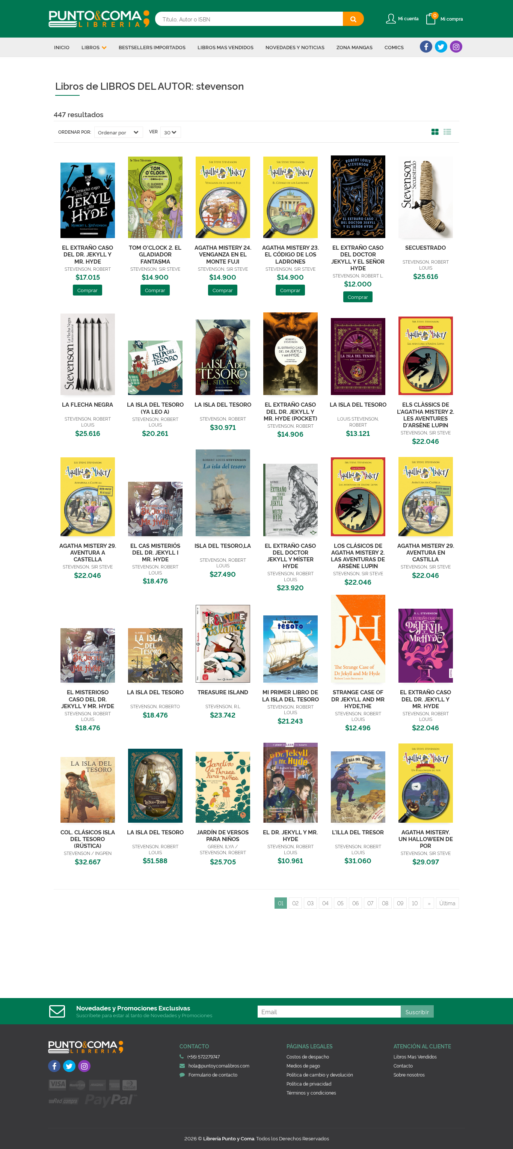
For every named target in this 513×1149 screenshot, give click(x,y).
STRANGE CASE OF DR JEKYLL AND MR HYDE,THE (358, 698)
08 (385, 902)
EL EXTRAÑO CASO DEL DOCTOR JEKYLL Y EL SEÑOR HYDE (358, 257)
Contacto (403, 1065)
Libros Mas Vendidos (415, 1056)
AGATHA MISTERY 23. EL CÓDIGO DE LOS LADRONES (290, 254)
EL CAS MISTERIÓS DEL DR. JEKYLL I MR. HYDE (155, 552)
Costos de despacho (308, 1056)
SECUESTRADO (425, 247)
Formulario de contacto (213, 1074)
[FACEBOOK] (426, 47)
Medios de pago (303, 1065)
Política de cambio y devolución (320, 1074)
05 (340, 902)
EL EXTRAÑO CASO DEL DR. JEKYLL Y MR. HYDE (87, 254)
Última (447, 902)
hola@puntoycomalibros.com (219, 1065)
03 (310, 902)
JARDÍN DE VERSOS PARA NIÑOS (223, 835)
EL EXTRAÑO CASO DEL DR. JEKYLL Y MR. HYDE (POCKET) (290, 411)
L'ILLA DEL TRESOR (358, 832)
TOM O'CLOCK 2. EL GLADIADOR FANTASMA (155, 254)
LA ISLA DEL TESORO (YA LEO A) (155, 407)
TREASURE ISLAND (223, 692)
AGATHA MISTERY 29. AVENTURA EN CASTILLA (425, 552)
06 (355, 902)
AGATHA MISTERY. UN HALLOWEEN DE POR (425, 838)
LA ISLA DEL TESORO (223, 404)
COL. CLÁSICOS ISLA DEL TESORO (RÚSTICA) (87, 838)
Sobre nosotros (409, 1074)
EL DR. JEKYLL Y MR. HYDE (290, 835)
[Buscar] (353, 19)
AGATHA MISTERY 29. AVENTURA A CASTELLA (87, 552)
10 (415, 902)
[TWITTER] (441, 47)
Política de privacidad (309, 1083)
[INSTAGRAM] (456, 47)
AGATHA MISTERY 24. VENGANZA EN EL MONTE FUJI (223, 254)
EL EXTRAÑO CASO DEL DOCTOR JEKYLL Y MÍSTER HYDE (290, 555)
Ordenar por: (74, 132)
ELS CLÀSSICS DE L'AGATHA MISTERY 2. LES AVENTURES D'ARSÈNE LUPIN (425, 414)
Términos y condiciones (311, 1092)
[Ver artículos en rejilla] (435, 132)
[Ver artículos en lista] (447, 132)
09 (400, 902)
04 (325, 902)
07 (370, 902)
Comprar (87, 289)
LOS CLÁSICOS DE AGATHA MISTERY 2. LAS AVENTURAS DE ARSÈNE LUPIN (358, 555)
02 (295, 902)
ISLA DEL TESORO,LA (223, 545)
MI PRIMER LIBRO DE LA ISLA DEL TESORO (290, 695)
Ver (153, 131)
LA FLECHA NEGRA (87, 404)
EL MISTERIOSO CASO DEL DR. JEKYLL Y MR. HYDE (87, 698)
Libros (91, 47)
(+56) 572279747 (203, 1056)
